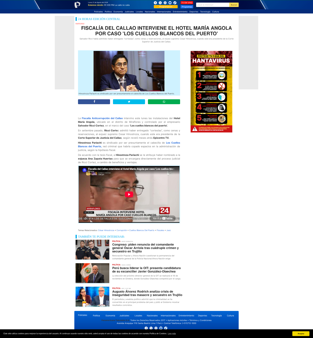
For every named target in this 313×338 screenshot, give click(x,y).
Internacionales (164, 11)
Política (108, 11)
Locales (139, 11)
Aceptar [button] (301, 334)
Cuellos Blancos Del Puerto (141, 230)
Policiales (98, 11)
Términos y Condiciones (200, 320)
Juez (168, 230)
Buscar (234, 5)
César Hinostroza (106, 230)
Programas (187, 7)
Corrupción (122, 230)
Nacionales (150, 11)
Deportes (194, 11)
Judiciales (129, 11)
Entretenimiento (180, 11)
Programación (165, 6)
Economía (118, 11)
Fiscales (160, 230)
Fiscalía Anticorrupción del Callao (102, 118)
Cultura (215, 11)
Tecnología (205, 11)
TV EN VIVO (186, 2)
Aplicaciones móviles (177, 320)
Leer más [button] (172, 333)
